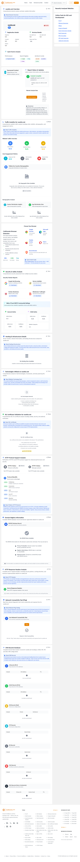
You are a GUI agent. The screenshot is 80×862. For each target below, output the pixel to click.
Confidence (21, 324)
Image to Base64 (63, 28)
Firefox (66, 836)
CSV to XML (50, 826)
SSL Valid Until (43, 35)
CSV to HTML (28, 826)
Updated (17, 39)
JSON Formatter (51, 821)
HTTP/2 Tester (28, 828)
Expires (6, 43)
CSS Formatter (39, 821)
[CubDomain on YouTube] (13, 823)
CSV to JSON (39, 826)
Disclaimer (37, 856)
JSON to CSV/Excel (40, 828)
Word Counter (28, 816)
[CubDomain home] (8, 810)
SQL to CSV (50, 834)
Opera (71, 836)
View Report (14, 285)
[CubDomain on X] (10, 823)
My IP (60, 21)
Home (25, 2)
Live (38, 61)
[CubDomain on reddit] (10, 826)
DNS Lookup (27, 839)
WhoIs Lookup (39, 816)
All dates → (63, 827)
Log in (71, 2)
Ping (27, 624)
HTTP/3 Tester (39, 845)
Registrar (7, 35)
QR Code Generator (64, 38)
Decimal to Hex (51, 839)
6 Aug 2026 (66, 815)
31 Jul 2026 (66, 821)
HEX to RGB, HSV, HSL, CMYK (41, 831)
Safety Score (10, 324)
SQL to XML (38, 837)
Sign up (76, 2)
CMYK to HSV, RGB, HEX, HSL (29, 834)
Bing (29, 58)
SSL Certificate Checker (53, 824)
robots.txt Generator (41, 824)
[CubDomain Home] (8, 2)
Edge (71, 834)
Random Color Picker (29, 830)
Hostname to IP (39, 839)
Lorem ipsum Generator (51, 842)
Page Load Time (33, 39)
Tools (30, 2)
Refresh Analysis (32, 97)
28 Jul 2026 (73, 823)
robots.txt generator (64, 40)
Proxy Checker (39, 841)
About (7, 856)
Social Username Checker (65, 30)
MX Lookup (50, 837)
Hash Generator (63, 33)
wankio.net (11, 25)
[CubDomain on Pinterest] (17, 823)
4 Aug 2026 (66, 817)
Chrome (66, 834)
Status (48, 856)
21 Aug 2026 (67, 813)
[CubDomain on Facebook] (7, 823)
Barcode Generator (29, 841)
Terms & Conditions (21, 856)
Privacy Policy (13, 856)
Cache (38, 58)
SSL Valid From (33, 35)
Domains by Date (38, 2)
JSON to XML (50, 828)
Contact (46, 2)
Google (23, 58)
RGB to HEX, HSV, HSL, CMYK (53, 831)
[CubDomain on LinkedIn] (7, 826)
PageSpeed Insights (11, 58)
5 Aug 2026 (73, 815)
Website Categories (33, 324)
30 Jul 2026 (73, 821)
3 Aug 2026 (73, 817)
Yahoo (23, 61)
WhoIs (60, 26)
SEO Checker (39, 814)
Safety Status (9, 316)
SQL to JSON (27, 837)
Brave (75, 836)
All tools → (55, 810)
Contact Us (43, 856)
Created (7, 39)
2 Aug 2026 (66, 819)
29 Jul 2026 (66, 823)
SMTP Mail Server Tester (29, 846)
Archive (44, 58)
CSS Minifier (27, 821)
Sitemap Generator (63, 23)
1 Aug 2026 (73, 819)
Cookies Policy (30, 856)
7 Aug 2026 (73, 813)
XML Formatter (62, 35)
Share (49, 8)
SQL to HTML (39, 834)
